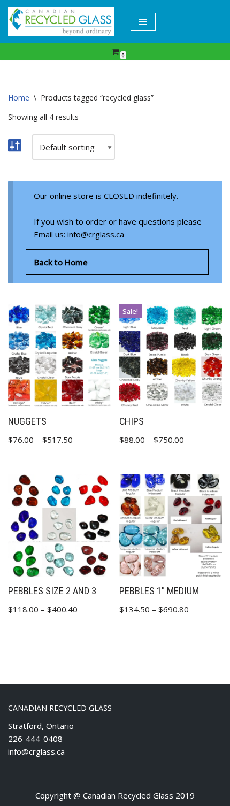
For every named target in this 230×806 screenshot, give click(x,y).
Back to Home (61, 262)
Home (18, 98)
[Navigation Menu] (143, 22)
